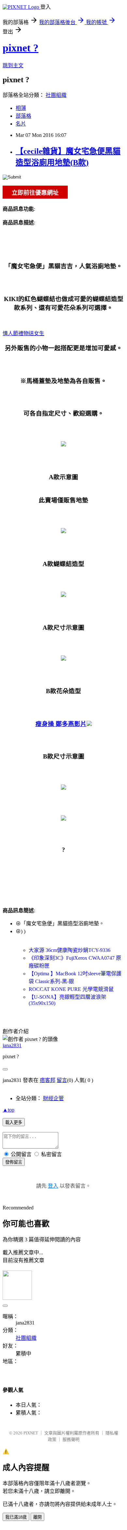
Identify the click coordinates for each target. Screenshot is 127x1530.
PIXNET (30, 1433)
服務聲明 (71, 1439)
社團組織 (56, 95)
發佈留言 (13, 1162)
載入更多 (13, 1122)
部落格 (23, 116)
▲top (8, 1110)
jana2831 (12, 1045)
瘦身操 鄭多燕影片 (61, 723)
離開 (37, 1517)
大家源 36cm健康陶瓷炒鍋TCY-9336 (69, 950)
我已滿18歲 (16, 1517)
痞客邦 (47, 1080)
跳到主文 (13, 65)
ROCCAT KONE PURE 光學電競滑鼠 (71, 989)
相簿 (21, 108)
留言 (62, 1080)
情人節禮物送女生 (23, 333)
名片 (21, 123)
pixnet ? (20, 48)
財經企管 (53, 1098)
